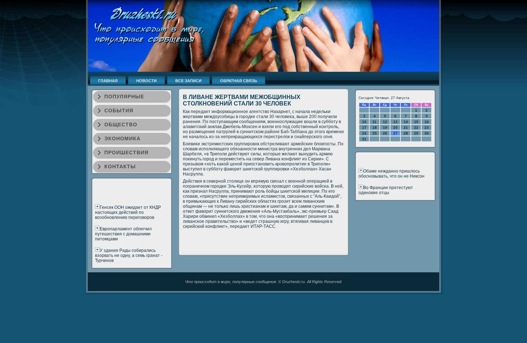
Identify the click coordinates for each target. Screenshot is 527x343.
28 (406, 133)
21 (406, 128)
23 (426, 128)
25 (374, 133)
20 (395, 128)
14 (406, 122)
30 (426, 133)
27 (395, 133)
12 (385, 122)
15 (416, 122)
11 (374, 122)
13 (395, 122)
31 (364, 139)
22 (416, 128)
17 (364, 128)
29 (416, 133)
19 (385, 128)
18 (374, 128)
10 (364, 122)
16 (426, 122)
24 (364, 133)
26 (385, 133)
